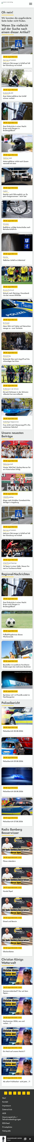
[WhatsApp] (5, 1093)
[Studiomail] (23, 1093)
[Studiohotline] (28, 1093)
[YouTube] (19, 1093)
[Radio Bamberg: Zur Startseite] (15, 4)
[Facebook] (10, 1093)
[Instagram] (14, 1093)
